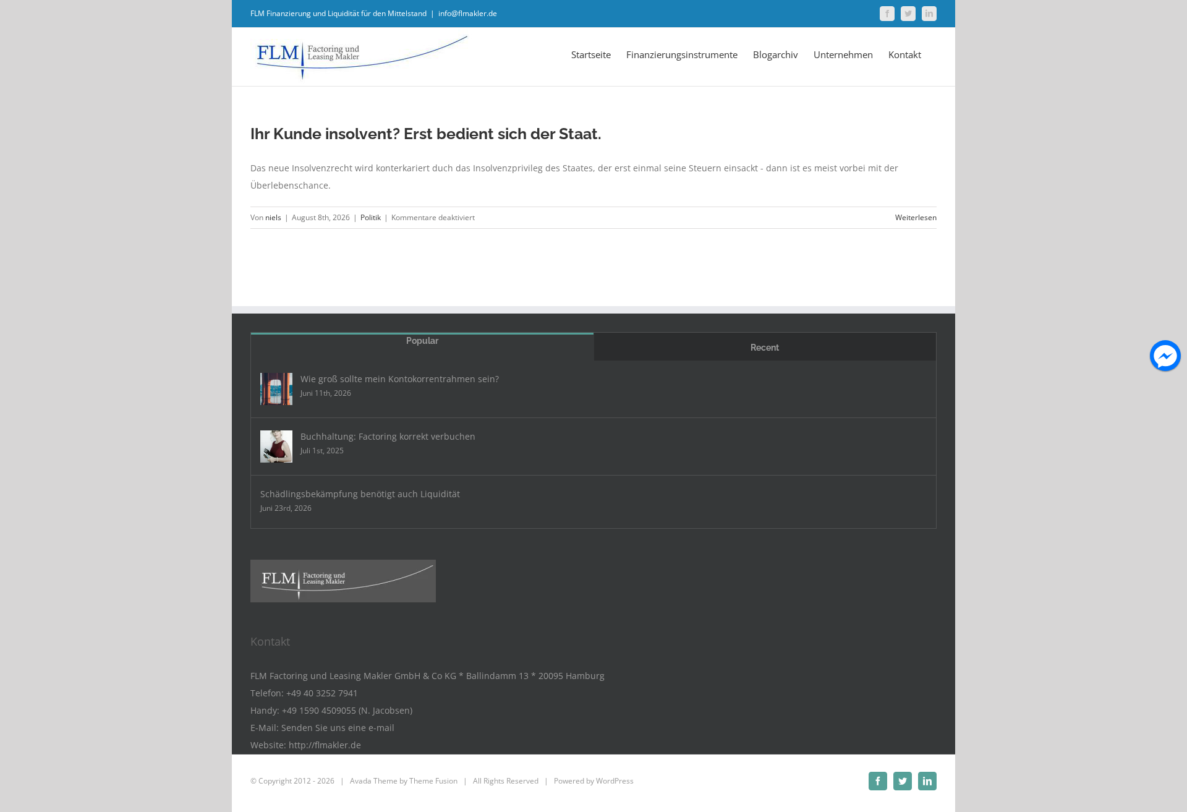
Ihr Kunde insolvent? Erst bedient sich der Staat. (426, 133)
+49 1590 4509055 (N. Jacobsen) (347, 710)
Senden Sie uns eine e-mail (337, 727)
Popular (422, 341)
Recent (765, 348)
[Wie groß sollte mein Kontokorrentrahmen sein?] (276, 389)
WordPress (615, 781)
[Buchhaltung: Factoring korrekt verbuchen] (276, 446)
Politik (370, 217)
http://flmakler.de (325, 745)
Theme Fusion (433, 781)
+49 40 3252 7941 (322, 693)
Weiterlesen (916, 217)
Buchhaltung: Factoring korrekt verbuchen (387, 436)
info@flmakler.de (467, 13)
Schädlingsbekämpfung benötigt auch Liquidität (360, 494)
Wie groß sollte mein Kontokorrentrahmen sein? (399, 379)
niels (273, 217)
